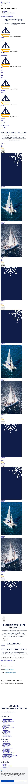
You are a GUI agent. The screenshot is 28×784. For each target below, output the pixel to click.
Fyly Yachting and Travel (8, 727)
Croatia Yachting (6, 732)
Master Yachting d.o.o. (8, 748)
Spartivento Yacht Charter (8, 752)
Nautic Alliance (6, 741)
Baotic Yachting (6, 750)
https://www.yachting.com (6, 660)
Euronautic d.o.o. (7, 744)
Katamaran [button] (3, 645)
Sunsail (4, 726)
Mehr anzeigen (3, 152)
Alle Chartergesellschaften (9, 12)
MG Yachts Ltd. (6, 725)
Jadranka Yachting (7, 745)
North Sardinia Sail (7, 736)
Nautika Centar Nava (7, 754)
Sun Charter (5, 730)
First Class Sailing (7, 757)
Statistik (2, 16)
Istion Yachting (6, 720)
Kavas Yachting (6, 751)
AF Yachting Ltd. (7, 734)
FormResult (3, 3)
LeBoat (4, 764)
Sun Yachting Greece (7, 756)
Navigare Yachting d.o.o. (8, 721)
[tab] (15, 638)
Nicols (4, 728)
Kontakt (8, 16)
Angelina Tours (6, 743)
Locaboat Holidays (7, 765)
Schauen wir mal (3, 266)
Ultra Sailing (6, 746)
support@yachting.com (10, 672)
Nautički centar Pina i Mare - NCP (10, 755)
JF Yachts (5, 733)
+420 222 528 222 (9, 669)
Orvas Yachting (6, 749)
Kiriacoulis (5, 722)
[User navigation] (1, 5)
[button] (5, 2)
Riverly (4, 767)
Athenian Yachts (6, 731)
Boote (5, 16)
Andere (11, 16)
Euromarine (5, 759)
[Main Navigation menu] (1, 1)
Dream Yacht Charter (7, 719)
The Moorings (6, 723)
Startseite (5, 11)
